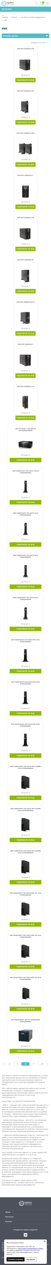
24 (43, 43)
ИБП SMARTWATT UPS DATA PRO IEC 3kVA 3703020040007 (25, 978)
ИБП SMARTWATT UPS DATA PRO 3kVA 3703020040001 (25, 725)
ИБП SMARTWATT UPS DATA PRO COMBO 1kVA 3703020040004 (25, 767)
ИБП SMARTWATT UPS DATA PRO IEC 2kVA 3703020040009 (25, 936)
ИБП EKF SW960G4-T (25, 344)
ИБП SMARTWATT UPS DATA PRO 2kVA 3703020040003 (25, 683)
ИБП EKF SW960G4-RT (25, 260)
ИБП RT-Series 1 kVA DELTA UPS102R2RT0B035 (25, 430)
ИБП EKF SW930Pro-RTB (25, 133)
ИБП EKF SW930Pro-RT (25, 91)
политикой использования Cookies (30, 1248)
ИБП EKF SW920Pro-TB (25, 49)
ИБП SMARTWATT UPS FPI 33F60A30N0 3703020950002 (25, 1021)
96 (47, 43)
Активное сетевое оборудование (33, 17)
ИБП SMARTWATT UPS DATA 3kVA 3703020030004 (25, 598)
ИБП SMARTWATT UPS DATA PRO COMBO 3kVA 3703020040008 (25, 852)
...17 (41, 1064)
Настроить (31, 1259)
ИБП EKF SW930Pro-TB (25, 218)
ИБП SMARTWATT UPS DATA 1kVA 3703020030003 (25, 514)
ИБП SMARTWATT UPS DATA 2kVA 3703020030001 (25, 556)
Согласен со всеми (15, 1259)
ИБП (5, 20)
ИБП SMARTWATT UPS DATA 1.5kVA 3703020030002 (25, 472)
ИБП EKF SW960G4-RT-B (25, 302)
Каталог (7, 9)
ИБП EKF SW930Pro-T (25, 175)
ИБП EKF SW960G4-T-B (25, 386)
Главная (5, 17)
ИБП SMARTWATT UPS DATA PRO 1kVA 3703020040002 (25, 641)
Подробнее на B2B (26, 80)
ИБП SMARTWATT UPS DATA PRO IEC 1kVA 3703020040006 (25, 894)
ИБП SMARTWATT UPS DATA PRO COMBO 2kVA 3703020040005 (25, 810)
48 (45, 43)
